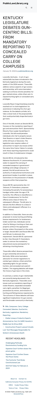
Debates (15, 309)
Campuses (13, 306)
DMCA (11, 385)
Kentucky (6, 312)
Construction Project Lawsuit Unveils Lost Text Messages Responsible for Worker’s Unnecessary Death (18, 330)
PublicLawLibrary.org (15, 3)
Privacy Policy (23, 388)
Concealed (7, 309)
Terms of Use (13, 388)
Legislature (15, 312)
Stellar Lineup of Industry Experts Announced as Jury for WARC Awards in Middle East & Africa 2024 (18, 321)
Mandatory (24, 312)
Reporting (6, 315)
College (25, 306)
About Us (14, 379)
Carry (20, 306)
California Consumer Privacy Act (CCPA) (19, 382)
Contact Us (22, 379)
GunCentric (23, 309)
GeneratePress (18, 394)
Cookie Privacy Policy (21, 385)
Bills (6, 306)
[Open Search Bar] (26, 8)
